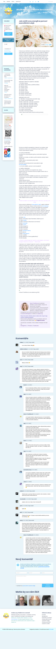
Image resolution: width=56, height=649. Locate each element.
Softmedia (51, 629)
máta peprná (26, 233)
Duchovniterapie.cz (14, 619)
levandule (25, 223)
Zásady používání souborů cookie (46, 622)
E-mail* (5, 44)
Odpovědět (31, 342)
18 (51, 44)
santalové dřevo (27, 230)
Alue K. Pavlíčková (34, 303)
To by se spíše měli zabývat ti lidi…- (8, 82)
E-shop (30, 1)
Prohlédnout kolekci (8, 34)
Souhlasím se (7, 50)
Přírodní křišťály (22, 164)
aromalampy (45, 206)
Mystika (8, 1)
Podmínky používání (47, 617)
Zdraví (13, 1)
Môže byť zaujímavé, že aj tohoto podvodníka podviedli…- (7, 89)
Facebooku (36, 325)
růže (24, 217)
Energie (47, 44)
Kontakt (44, 614)
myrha (24, 224)
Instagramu (23, 325)
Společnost (18, 1)
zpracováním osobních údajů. (7, 50)
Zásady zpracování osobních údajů (46, 619)
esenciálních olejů (36, 204)
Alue (4, 1)
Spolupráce (45, 616)
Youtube (38, 1)
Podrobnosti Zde (7, 139)
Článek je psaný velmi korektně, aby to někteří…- (7, 103)
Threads (30, 325)
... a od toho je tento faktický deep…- (8, 76)
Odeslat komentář (47, 585)
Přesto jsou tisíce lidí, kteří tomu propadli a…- (8, 96)
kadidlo (25, 220)
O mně (35, 1)
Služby (33, 1)
